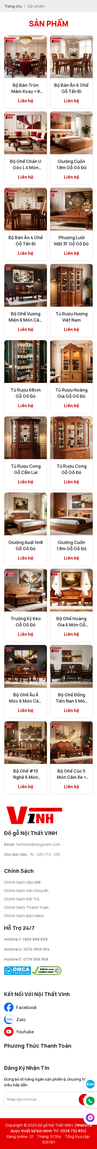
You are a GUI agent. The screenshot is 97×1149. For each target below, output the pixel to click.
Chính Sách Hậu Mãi (22, 882)
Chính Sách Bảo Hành (24, 915)
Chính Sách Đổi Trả (21, 898)
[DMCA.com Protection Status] (17, 969)
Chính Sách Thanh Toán (26, 907)
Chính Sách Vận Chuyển (26, 890)
